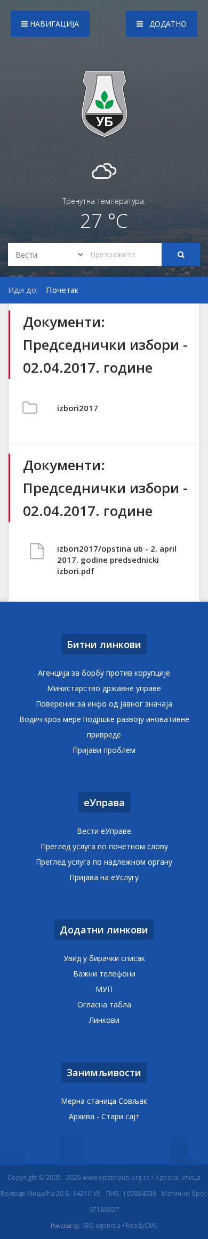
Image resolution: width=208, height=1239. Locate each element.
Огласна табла (104, 1004)
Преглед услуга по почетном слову (104, 846)
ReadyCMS (141, 1225)
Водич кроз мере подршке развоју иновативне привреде (104, 727)
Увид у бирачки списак (104, 958)
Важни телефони (104, 974)
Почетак (62, 289)
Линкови (104, 1020)
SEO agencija (101, 1225)
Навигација (53, 24)
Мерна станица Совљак (104, 1101)
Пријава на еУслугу (104, 877)
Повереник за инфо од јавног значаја (104, 704)
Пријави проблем (104, 750)
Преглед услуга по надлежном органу (104, 862)
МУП (104, 989)
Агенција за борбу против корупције (104, 673)
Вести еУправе (104, 831)
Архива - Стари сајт (104, 1116)
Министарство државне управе (104, 688)
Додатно (167, 24)
